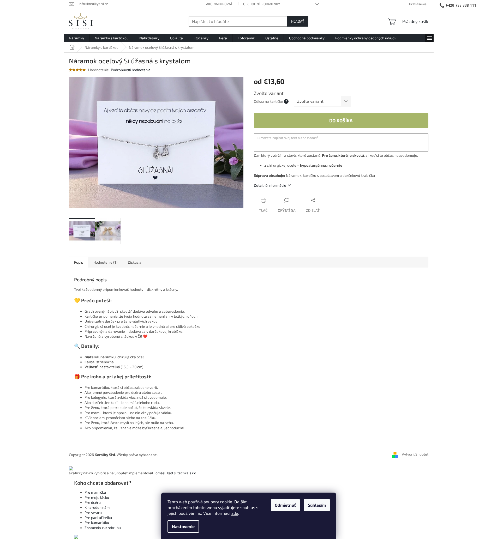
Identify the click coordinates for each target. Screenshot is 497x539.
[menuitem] (76, 38)
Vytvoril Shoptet (415, 454)
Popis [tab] (78, 262)
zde (234, 513)
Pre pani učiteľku (98, 517)
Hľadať (297, 21)
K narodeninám (97, 507)
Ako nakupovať (219, 4)
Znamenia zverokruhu (103, 527)
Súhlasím (317, 504)
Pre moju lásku (97, 497)
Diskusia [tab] (134, 262)
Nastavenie (183, 526)
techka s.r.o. (187, 473)
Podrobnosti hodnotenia (131, 70)
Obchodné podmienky (261, 4)
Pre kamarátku (97, 522)
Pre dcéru (93, 502)
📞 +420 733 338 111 (457, 5)
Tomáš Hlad (163, 473)
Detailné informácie (270, 185)
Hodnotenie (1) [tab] (105, 262)
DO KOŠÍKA (341, 120)
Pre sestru (93, 512)
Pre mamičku (95, 492)
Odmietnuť (285, 504)
